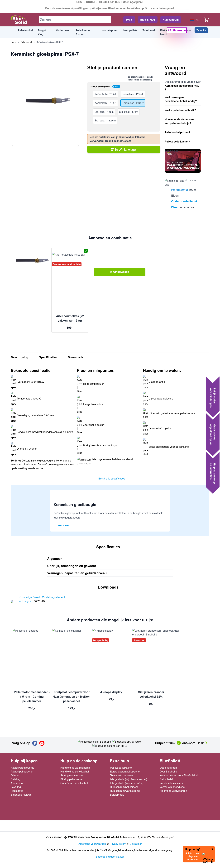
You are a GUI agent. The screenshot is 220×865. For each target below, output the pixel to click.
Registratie (17, 791)
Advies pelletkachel (22, 771)
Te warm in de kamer (122, 775)
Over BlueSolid (168, 771)
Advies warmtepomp (22, 767)
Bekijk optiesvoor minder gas (212, 398)
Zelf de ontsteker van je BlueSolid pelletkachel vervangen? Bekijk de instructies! (118, 139)
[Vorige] (13, 145)
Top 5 (129, 19)
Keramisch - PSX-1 (105, 94)
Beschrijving (19, 357)
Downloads (75, 357)
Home (13, 41)
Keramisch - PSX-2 (132, 94)
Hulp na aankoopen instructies (212, 473)
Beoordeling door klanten (110, 856)
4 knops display (111, 692)
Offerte (15, 775)
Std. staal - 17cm (128, 112)
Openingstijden (132, 2)
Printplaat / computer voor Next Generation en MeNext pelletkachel (71, 696)
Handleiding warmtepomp (75, 767)
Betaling (15, 779)
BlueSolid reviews (21, 794)
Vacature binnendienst (172, 787)
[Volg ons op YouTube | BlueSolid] (41, 743)
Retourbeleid (167, 779)
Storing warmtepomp (72, 775)
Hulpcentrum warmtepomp (125, 791)
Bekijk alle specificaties (111, 478)
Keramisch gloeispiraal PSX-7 (50, 41)
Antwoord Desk (193, 743)
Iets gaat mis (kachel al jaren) (126, 783)
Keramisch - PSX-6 (105, 103)
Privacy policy (118, 844)
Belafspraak (117, 794)
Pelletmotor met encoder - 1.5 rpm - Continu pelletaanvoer (32, 696)
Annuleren (17, 783)
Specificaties (48, 357)
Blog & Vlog (147, 19)
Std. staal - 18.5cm (105, 120)
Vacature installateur (171, 783)
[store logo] (19, 19)
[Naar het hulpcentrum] (179, 742)
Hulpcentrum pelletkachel (124, 787)
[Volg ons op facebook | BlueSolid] (34, 743)
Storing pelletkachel (71, 779)
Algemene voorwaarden (173, 791)
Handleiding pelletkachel (74, 771)
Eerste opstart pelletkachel (125, 771)
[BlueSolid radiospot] (94, 741)
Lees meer (63, 525)
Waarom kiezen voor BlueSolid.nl (179, 775)
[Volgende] (78, 145)
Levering (16, 787)
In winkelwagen (119, 272)
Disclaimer (135, 844)
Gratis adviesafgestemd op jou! (212, 435)
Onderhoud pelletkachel (74, 783)
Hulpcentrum (171, 19)
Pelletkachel (26, 41)
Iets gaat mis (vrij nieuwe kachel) (128, 779)
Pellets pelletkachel (121, 767)
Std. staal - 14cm (104, 112)
